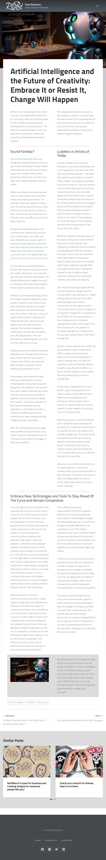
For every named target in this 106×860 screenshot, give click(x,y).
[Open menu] (97, 6)
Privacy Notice (51, 840)
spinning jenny (29, 243)
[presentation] (26, 761)
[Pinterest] (63, 849)
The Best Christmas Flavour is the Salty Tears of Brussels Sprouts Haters (24, 720)
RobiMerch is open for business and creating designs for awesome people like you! (26, 786)
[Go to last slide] (7, 771)
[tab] (51, 799)
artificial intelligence (16, 702)
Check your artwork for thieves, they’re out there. (77, 784)
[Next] (99, 771)
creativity (31, 702)
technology (42, 702)
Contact (37, 840)
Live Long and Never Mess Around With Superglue (80, 718)
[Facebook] (42, 849)
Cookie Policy (66, 840)
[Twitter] (56, 849)
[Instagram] (49, 849)
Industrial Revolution (23, 159)
